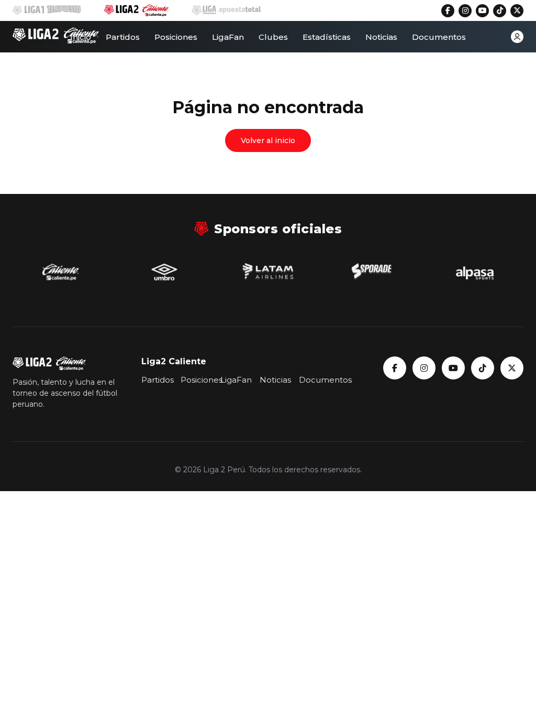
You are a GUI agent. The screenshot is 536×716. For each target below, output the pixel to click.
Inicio (80, 37)
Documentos (439, 37)
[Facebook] (447, 10)
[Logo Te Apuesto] (47, 10)
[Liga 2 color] (136, 10)
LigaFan (228, 37)
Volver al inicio (268, 140)
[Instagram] (465, 10)
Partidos (123, 37)
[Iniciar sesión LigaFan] (517, 36)
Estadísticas (327, 37)
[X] (516, 10)
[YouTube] (482, 10)
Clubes (273, 37)
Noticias (381, 37)
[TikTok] (499, 10)
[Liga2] (56, 36)
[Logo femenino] (226, 10)
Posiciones (175, 37)
